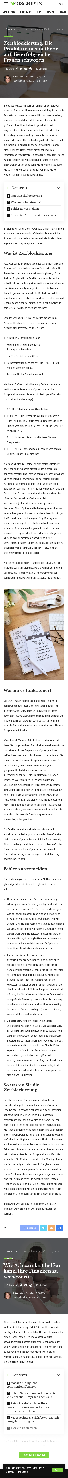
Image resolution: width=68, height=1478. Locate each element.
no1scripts (26, 4)
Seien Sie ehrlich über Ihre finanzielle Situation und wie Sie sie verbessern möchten (30, 1407)
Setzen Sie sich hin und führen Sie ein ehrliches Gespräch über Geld (31, 1395)
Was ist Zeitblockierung (26, 195)
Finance (8, 35)
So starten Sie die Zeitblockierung (33, 215)
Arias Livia (18, 76)
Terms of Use (21, 1471)
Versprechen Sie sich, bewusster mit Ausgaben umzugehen (33, 1419)
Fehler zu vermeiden (25, 208)
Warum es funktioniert (26, 202)
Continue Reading (34, 1455)
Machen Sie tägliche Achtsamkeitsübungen (22, 1384)
